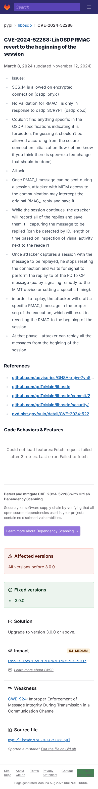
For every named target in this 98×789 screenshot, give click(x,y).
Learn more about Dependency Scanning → (42, 531)
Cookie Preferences (85, 773)
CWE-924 (17, 698)
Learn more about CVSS (34, 670)
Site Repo (7, 773)
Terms (34, 771)
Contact (67, 771)
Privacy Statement (50, 773)
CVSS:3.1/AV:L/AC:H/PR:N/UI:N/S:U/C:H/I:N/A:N (52, 661)
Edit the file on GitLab (58, 749)
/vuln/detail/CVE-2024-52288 (53, 413)
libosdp (25, 25)
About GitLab (20, 773)
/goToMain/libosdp (41, 386)
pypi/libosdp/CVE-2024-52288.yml (39, 740)
